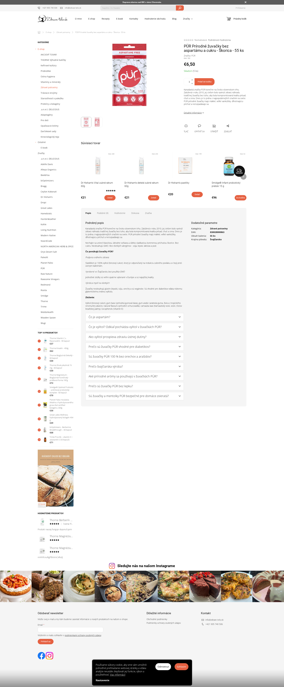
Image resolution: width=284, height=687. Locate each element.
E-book (44, 147)
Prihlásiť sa (45, 641)
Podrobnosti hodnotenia (219, 40)
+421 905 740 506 (214, 624)
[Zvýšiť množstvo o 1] (192, 80)
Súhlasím (181, 666)
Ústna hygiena (48, 76)
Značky (41, 153)
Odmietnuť (163, 666)
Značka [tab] (148, 213)
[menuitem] (78, 19)
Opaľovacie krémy (49, 125)
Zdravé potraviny (49, 87)
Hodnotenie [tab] (119, 213)
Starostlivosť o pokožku (52, 98)
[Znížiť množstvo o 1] (192, 83)
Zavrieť (206, 122)
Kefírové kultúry (49, 65)
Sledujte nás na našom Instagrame (146, 566)
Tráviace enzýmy (49, 92)
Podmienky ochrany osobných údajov (164, 622)
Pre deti (44, 120)
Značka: (189, 55)
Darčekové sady (48, 131)
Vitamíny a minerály (51, 82)
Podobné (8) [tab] (102, 213)
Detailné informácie (193, 112)
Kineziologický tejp (50, 136)
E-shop (41, 49)
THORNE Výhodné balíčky (53, 60)
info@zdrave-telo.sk (214, 619)
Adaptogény (47, 114)
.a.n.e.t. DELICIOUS (50, 109)
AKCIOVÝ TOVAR (49, 54)
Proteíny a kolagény (50, 103)
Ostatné (42, 142)
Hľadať (180, 8)
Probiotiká (46, 71)
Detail (109, 198)
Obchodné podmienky (157, 619)
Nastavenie (102, 680)
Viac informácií (117, 674)
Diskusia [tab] (135, 213)
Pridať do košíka (204, 82)
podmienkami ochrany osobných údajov (83, 635)
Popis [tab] (88, 213)
